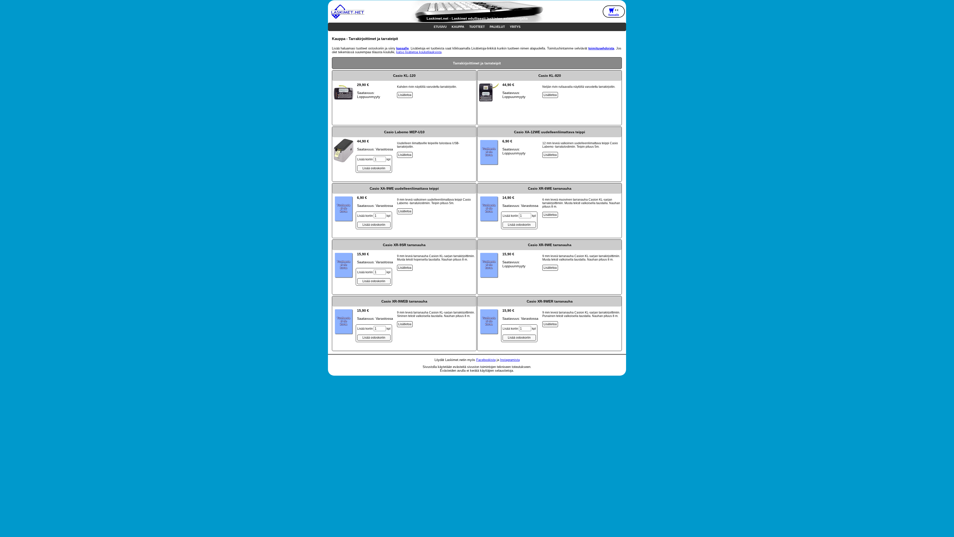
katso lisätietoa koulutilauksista (418, 52)
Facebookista (486, 360)
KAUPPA (458, 27)
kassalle (402, 48)
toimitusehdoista (601, 48)
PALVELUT (497, 27)
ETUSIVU (440, 27)
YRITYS (515, 27)
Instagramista (510, 360)
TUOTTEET (477, 27)
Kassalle (613, 14)
